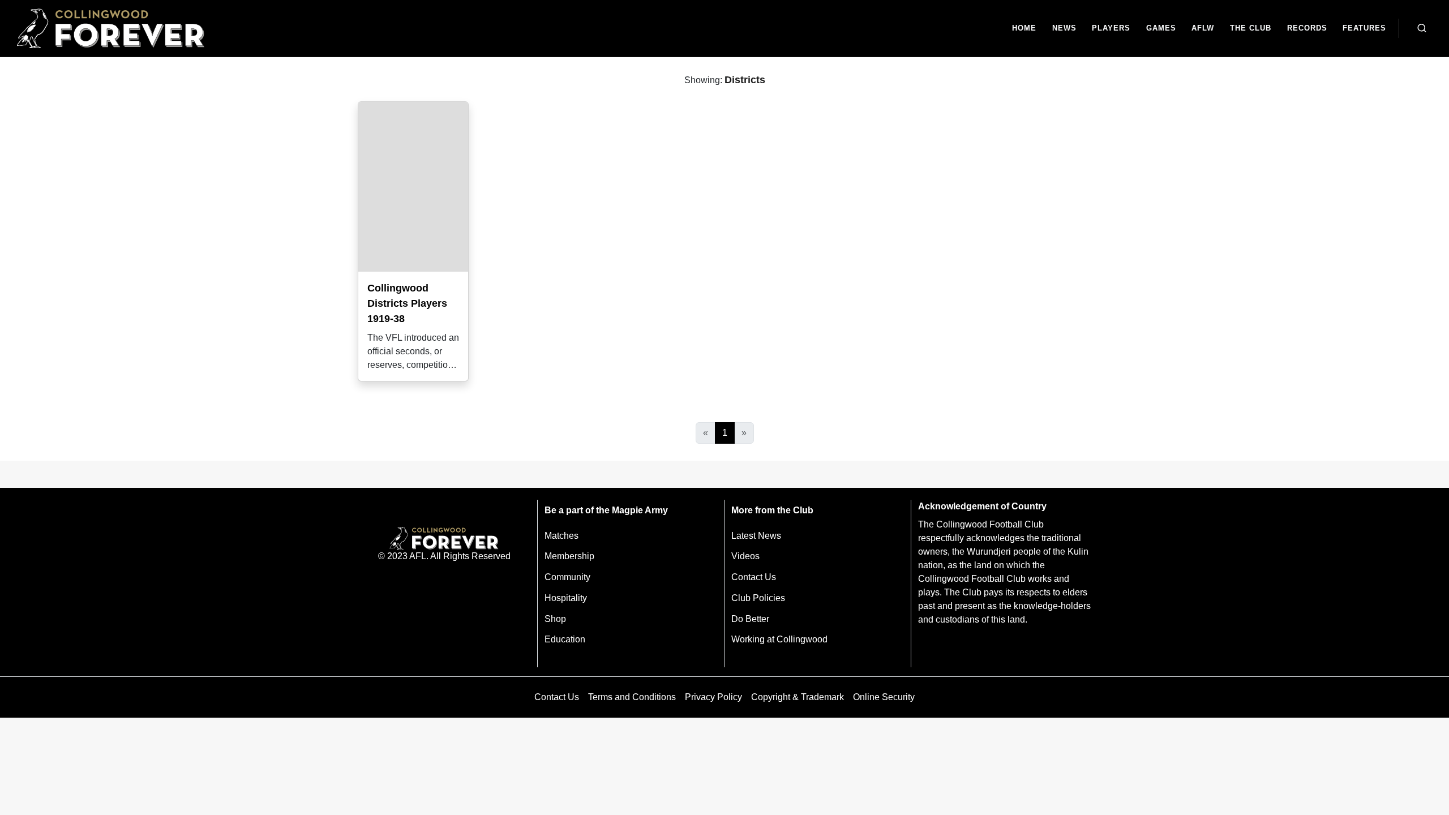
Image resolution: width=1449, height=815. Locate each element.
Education (565, 639)
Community (567, 577)
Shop (555, 619)
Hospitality (566, 598)
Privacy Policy (713, 697)
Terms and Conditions (632, 697)
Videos (745, 556)
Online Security (884, 697)
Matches (561, 536)
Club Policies (758, 598)
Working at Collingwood (779, 639)
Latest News (756, 536)
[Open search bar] (1421, 28)
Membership (569, 556)
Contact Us (753, 577)
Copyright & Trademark (797, 697)
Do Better (750, 619)
